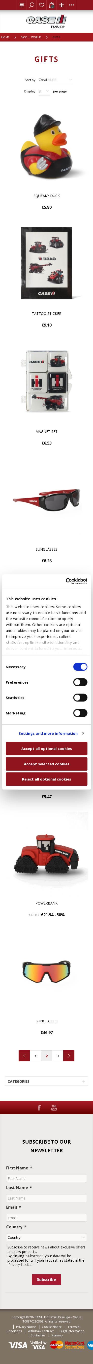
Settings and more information (48, 733)
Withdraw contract (41, 1331)
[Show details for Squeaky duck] (47, 146)
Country (14, 1227)
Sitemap (57, 1335)
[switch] (80, 682)
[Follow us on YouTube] (54, 1107)
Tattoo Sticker (46, 313)
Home (5, 37)
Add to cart (81, 113)
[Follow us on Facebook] (39, 1107)
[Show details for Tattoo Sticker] (47, 264)
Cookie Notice (52, 1327)
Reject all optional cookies (46, 779)
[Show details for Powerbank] (47, 854)
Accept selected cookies (46, 763)
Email (11, 1207)
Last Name (17, 1187)
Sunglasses (47, 549)
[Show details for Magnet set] (47, 382)
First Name (17, 1168)
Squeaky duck (46, 195)
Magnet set (46, 431)
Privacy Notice (19, 1264)
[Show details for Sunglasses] (47, 500)
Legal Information (72, 1331)
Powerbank (46, 903)
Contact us (38, 1335)
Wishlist (42, 5)
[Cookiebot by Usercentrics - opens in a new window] (66, 581)
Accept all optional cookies (46, 748)
